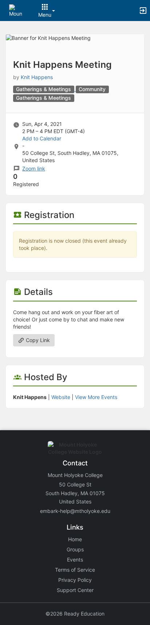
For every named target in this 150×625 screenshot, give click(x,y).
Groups (75, 549)
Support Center (75, 590)
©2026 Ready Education (75, 613)
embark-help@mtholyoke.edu (75, 511)
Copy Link (37, 340)
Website (60, 397)
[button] (15, 10)
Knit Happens (37, 77)
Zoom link (33, 168)
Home (75, 539)
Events (75, 559)
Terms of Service (75, 570)
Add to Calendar (41, 138)
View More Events (96, 397)
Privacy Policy (75, 580)
